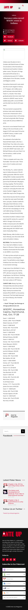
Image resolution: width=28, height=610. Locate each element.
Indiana (14, 15)
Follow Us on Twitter (12, 509)
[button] (23, 5)
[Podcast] (10, 559)
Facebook (7, 436)
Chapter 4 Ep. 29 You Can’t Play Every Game (16, 485)
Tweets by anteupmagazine (11, 513)
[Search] (23, 431)
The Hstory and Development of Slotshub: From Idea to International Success (16, 493)
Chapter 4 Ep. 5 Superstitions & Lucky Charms (15, 501)
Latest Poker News (12, 480)
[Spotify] (14, 559)
